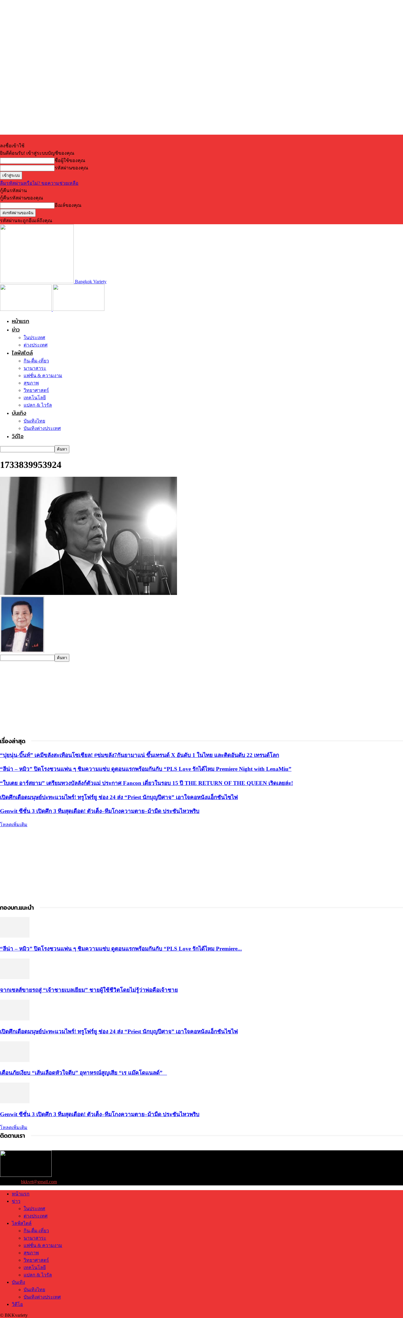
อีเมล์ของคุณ (68, 205)
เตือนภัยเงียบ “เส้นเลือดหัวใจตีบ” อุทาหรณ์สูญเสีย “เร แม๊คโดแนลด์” (83, 1073)
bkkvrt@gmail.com (39, 1181)
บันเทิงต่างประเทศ (42, 428)
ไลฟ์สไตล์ (22, 353)
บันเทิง (19, 413)
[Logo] (26, 309)
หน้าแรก (20, 321)
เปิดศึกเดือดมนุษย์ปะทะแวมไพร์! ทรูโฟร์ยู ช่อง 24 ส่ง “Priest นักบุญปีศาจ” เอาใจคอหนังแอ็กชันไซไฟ (119, 797)
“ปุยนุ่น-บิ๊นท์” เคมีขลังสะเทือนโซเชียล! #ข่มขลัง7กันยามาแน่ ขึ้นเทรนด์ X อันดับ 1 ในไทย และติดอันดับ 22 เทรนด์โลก (139, 755)
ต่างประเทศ (35, 344)
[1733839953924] (88, 593)
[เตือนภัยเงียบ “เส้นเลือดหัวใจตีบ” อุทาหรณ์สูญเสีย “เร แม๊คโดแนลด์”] (15, 1060)
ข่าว (16, 329)
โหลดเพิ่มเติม (13, 824)
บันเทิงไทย (34, 420)
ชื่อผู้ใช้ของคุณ (70, 160)
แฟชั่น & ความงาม (43, 375)
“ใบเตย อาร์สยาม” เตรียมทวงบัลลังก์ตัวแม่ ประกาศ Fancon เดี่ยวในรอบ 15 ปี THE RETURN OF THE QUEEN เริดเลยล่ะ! (146, 783)
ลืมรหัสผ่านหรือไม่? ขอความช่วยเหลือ (39, 183)
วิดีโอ (18, 436)
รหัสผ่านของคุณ (71, 167)
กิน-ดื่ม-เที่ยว (36, 360)
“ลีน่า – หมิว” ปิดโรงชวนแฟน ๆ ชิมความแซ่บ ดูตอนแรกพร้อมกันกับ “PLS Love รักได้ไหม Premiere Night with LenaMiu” (145, 769)
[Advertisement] (44, 698)
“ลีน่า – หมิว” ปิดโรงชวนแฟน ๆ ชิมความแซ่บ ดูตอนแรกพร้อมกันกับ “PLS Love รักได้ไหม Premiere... (121, 949)
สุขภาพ (31, 382)
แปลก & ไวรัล (38, 405)
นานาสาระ (35, 368)
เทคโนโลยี (35, 397)
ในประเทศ (34, 337)
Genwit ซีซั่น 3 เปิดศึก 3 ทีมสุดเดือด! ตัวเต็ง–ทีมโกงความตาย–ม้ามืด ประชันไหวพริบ (99, 811)
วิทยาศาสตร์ (36, 390)
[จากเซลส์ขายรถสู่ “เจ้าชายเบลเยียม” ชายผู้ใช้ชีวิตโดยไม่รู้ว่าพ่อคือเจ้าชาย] (15, 977)
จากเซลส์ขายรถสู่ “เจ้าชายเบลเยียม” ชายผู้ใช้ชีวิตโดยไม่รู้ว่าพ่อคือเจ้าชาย (89, 990)
